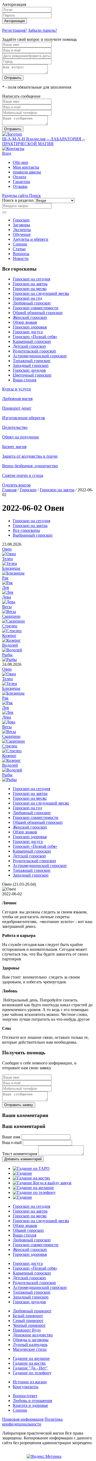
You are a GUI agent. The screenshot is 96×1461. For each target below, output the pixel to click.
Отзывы (20, 186)
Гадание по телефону (32, 1373)
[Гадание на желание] (33, 1187)
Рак (5, 578)
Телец (7, 558)
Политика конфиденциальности (32, 1421)
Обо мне (20, 162)
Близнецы (11, 568)
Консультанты (25, 1386)
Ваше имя (11, 1137)
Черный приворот (29, 1325)
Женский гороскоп (30, 317)
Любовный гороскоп (32, 303)
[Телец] (9, 563)
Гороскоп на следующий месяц (41, 293)
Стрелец (9, 626)
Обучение (22, 234)
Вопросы (21, 253)
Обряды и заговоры (31, 1339)
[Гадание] (22, 1173)
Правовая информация (22, 1419)
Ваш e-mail (12, 1142)
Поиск (35, 195)
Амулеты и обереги (30, 239)
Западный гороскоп (31, 365)
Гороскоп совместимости (35, 308)
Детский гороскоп (29, 346)
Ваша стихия (24, 380)
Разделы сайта (15, 195)
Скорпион (11, 616)
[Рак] (7, 582)
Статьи (19, 249)
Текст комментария (19, 1153)
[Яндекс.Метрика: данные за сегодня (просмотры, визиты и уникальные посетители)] (44, 1456)
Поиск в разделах (18, 200)
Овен (7, 549)
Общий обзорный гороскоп (38, 312)
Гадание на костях (29, 1363)
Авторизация (14, 21)
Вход (6, 153)
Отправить (12, 78)
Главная (9, 490)
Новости (21, 258)
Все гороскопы (26, 530)
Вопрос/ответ (25, 1395)
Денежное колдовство (33, 1335)
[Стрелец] (12, 630)
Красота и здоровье (30, 1405)
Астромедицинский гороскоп (40, 356)
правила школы (27, 172)
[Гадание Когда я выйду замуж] (42, 1183)
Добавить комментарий (23, 1159)
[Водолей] (12, 650)
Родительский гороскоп (34, 351)
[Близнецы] (13, 573)
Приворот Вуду (27, 1330)
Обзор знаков (25, 322)
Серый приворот (28, 1320)
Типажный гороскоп (31, 360)
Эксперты (22, 229)
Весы (7, 606)
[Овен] (9, 554)
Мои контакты (26, 167)
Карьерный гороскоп (32, 341)
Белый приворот (28, 1315)
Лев (5, 587)
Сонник (20, 244)
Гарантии (21, 181)
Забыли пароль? (42, 30)
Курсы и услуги (16, 389)
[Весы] (9, 611)
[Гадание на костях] (31, 1178)
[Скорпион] (13, 621)
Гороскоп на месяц (30, 288)
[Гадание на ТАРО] (31, 1168)
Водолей (10, 645)
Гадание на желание (31, 1358)
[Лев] (7, 592)
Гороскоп (21, 220)
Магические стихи (30, 1349)
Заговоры (21, 225)
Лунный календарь (30, 1344)
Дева (6, 597)
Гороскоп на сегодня (31, 279)
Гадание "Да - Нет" (30, 1368)
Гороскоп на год (27, 298)
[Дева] (8, 602)
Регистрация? (14, 30)
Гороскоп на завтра (30, 284)
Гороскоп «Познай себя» (35, 336)
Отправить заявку (18, 1105)
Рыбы (7, 654)
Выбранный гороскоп (33, 535)
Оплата (19, 177)
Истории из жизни (30, 1382)
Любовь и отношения (32, 1400)
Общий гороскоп (28, 1230)
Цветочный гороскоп (32, 375)
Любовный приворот (32, 1311)
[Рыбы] (9, 659)
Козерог (9, 635)
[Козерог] (11, 640)
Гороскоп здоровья (30, 327)
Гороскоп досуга (28, 332)
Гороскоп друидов (29, 370)
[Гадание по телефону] (34, 1192)
